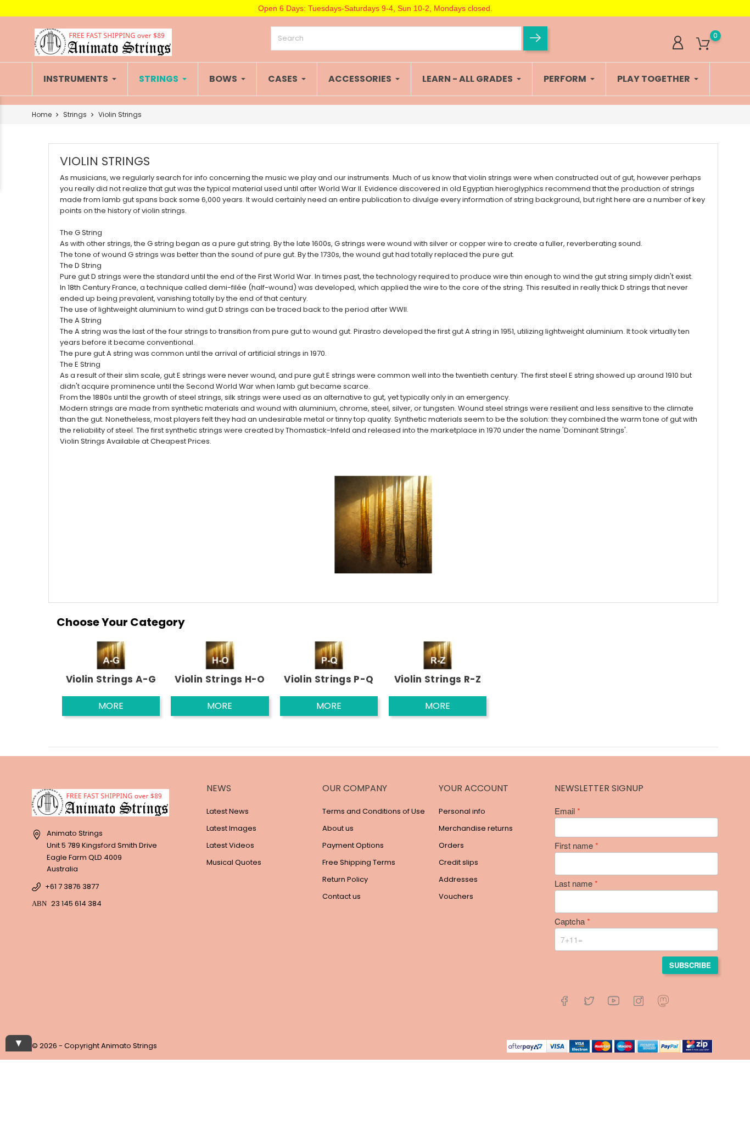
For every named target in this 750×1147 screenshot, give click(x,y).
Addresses (458, 879)
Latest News (227, 811)
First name (574, 845)
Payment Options (353, 845)
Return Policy (345, 879)
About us (338, 828)
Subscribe (690, 965)
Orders (451, 845)
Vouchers (456, 896)
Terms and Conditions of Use (373, 811)
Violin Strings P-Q (328, 679)
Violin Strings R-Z (438, 679)
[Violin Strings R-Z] (437, 655)
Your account (473, 788)
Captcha (570, 921)
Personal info (462, 811)
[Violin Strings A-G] (111, 655)
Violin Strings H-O (220, 679)
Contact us (341, 896)
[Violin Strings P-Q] (329, 655)
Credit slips (458, 862)
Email (565, 810)
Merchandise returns (476, 828)
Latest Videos (230, 845)
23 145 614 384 (76, 903)
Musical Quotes (233, 862)
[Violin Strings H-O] (219, 655)
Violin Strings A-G (111, 679)
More (111, 706)
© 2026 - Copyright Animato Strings (94, 1045)
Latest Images (231, 828)
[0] (703, 44)
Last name (573, 883)
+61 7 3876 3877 (72, 886)
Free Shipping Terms (358, 862)
